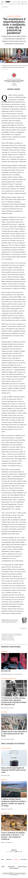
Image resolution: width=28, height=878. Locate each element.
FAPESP (2, 866)
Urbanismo (17, 89)
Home (2, 859)
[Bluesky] (13, 852)
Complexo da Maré (7, 634)
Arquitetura (10, 89)
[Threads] (15, 852)
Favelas (11, 637)
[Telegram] (17, 852)
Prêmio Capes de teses (8, 639)
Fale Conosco (24, 859)
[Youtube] (19, 852)
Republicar (5, 6)
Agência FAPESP (11, 866)
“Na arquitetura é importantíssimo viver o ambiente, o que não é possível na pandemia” (14, 26)
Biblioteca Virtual (22, 866)
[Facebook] (6, 852)
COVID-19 (4, 637)
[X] (8, 852)
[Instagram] (10, 852)
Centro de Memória (14, 868)
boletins (11, 372)
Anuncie (16, 859)
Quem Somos (9, 859)
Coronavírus (17, 634)
